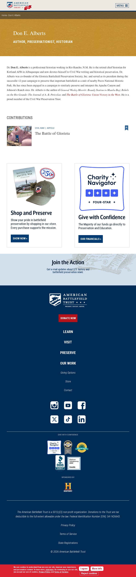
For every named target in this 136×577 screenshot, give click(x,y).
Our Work (68, 363)
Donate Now (68, 318)
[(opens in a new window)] (54, 405)
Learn (68, 332)
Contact (68, 390)
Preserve (68, 353)
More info (97, 568)
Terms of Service (68, 534)
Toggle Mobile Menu (122, 5)
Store (72, 382)
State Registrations (68, 542)
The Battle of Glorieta (52, 133)
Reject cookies (89, 573)
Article (50, 128)
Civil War (39, 128)
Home (21, 5)
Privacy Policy (68, 525)
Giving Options (68, 372)
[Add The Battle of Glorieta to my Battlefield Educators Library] (126, 127)
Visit (68, 342)
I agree (84, 568)
